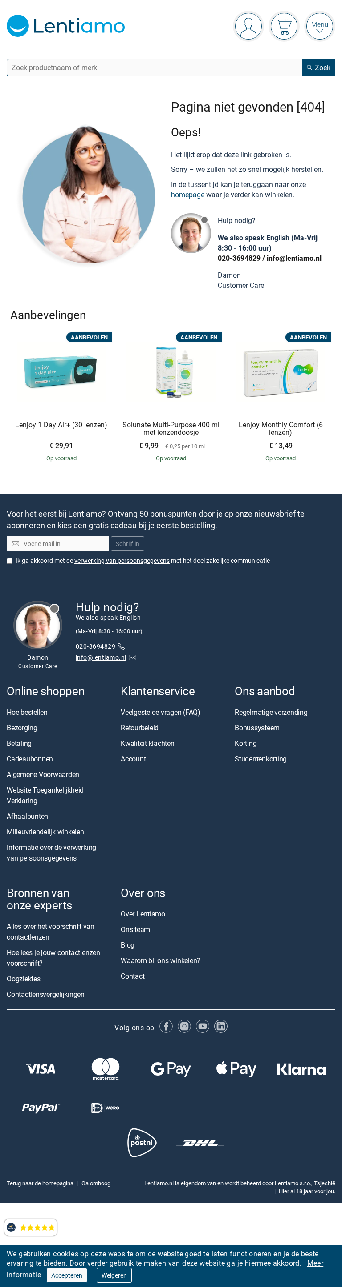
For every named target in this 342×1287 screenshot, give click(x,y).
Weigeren (114, 1275)
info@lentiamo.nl (294, 258)
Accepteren (66, 1275)
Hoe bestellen (27, 712)
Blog (127, 945)
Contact (132, 976)
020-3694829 (239, 258)
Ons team (135, 929)
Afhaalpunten (27, 816)
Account (133, 759)
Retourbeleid (140, 728)
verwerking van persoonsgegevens (122, 560)
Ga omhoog (95, 1183)
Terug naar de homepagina (40, 1183)
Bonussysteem (257, 728)
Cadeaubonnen (30, 759)
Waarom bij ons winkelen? (160, 960)
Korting (245, 743)
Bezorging (22, 728)
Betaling (19, 743)
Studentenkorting (261, 759)
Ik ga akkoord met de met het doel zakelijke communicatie (143, 560)
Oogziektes (24, 979)
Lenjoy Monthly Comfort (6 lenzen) (281, 429)
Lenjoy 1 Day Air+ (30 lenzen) (61, 425)
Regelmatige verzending (271, 712)
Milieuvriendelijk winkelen (45, 832)
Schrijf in (127, 543)
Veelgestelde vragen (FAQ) (160, 712)
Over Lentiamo (143, 914)
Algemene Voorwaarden (43, 774)
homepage (187, 194)
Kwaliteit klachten (148, 743)
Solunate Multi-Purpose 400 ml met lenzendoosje (171, 429)
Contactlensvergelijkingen (46, 994)
